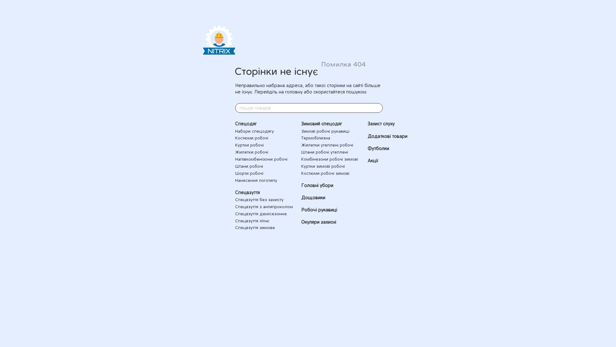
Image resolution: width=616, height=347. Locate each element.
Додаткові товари (387, 136)
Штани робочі (249, 166)
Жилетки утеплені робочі (327, 145)
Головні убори (317, 185)
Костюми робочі (251, 138)
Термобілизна (315, 138)
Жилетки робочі (251, 152)
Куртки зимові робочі (323, 166)
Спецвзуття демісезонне (261, 213)
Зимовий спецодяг (321, 123)
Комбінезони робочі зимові (329, 159)
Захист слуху (381, 123)
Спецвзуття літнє (252, 220)
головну (294, 91)
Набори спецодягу (254, 131)
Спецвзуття (247, 192)
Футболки (378, 148)
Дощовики (313, 197)
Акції (373, 160)
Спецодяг (246, 123)
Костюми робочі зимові (325, 173)
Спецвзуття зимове (255, 227)
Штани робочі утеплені (324, 152)
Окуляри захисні (318, 222)
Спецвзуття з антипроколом (264, 206)
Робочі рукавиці (319, 209)
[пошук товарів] (377, 108)
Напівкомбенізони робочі (261, 159)
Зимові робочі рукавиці (325, 131)
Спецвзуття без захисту (259, 199)
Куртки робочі (249, 145)
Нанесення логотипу (256, 180)
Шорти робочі (249, 173)
